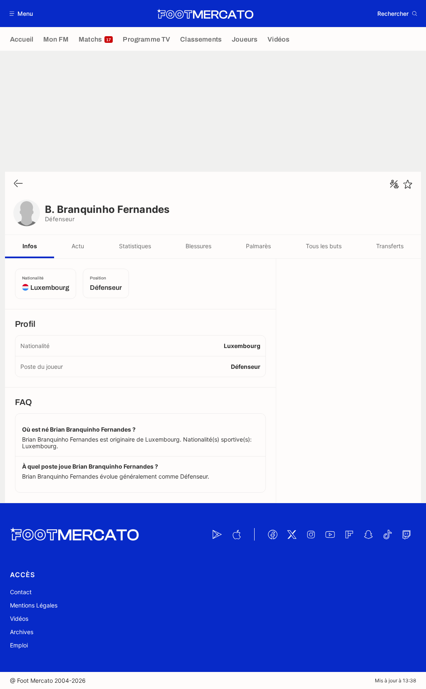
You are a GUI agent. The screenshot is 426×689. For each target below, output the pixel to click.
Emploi (19, 645)
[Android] (217, 534)
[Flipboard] (349, 534)
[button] (21, 13)
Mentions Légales (33, 605)
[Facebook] (272, 534)
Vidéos (19, 618)
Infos (29, 245)
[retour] (18, 184)
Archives (21, 631)
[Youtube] (330, 534)
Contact (21, 591)
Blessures (198, 245)
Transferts (390, 245)
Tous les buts (324, 245)
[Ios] (236, 534)
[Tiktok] (387, 534)
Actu (78, 245)
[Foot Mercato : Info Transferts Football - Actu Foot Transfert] (205, 14)
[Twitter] (291, 534)
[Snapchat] (368, 534)
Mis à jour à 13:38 (395, 680)
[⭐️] (408, 184)
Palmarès (258, 245)
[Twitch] (406, 534)
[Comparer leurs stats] (394, 184)
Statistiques (135, 245)
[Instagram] (311, 534)
